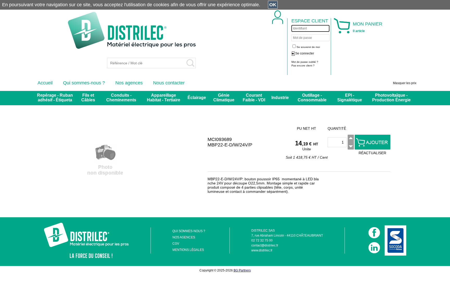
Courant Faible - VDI (254, 97)
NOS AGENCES (183, 237)
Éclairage (197, 97)
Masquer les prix (404, 83)
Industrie (280, 97)
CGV (175, 243)
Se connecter (304, 53)
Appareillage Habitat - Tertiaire (163, 97)
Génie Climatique (223, 97)
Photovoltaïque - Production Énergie (391, 97)
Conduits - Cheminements (121, 97)
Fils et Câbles (88, 97)
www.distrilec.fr (261, 250)
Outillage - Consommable (312, 97)
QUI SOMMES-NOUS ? (188, 231)
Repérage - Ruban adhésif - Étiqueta (55, 97)
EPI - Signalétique (349, 97)
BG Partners (242, 270)
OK (272, 4)
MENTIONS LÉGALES (188, 250)
